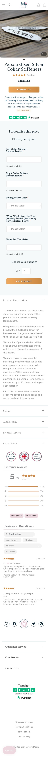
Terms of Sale (24, 732)
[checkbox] (10, 551)
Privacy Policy (24, 737)
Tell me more (23, 110)
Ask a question (16, 516)
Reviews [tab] (11, 526)
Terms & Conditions (24, 727)
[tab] (24, 59)
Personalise (24, 89)
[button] (24, 486)
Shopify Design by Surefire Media (24, 747)
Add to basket (24, 281)
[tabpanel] (24, 571)
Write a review (31, 516)
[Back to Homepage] (24, 5)
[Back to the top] (24, 623)
